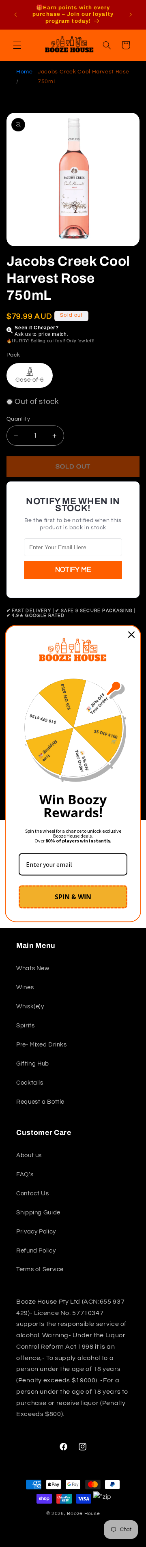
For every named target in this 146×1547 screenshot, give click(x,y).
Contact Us (32, 1193)
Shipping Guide (38, 1213)
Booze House (83, 1513)
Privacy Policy (36, 1232)
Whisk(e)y (30, 1006)
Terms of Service (40, 1269)
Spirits (25, 1026)
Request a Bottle (40, 1102)
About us (29, 1155)
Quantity (18, 419)
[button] (17, 45)
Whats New (32, 968)
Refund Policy (36, 1251)
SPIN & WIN (73, 896)
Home (24, 72)
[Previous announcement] (15, 15)
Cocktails (29, 1083)
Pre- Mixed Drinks (41, 1045)
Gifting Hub (32, 1064)
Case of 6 (34, 382)
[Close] (131, 635)
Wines (25, 987)
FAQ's (24, 1174)
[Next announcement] (131, 15)
